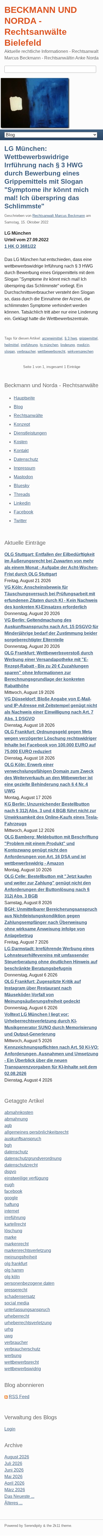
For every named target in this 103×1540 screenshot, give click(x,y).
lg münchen (49, 345)
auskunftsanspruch (22, 1138)
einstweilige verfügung (26, 1178)
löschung (13, 1230)
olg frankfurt (15, 1263)
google (11, 1198)
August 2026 (16, 1457)
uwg (8, 1336)
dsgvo (10, 1171)
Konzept (22, 424)
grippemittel (88, 338)
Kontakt (21, 450)
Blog (18, 406)
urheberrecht (16, 1316)
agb (8, 1125)
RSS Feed (19, 1396)
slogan (9, 351)
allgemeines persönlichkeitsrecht (36, 1132)
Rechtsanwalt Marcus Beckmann (58, 216)
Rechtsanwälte (28, 415)
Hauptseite (24, 398)
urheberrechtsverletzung (28, 1322)
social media (16, 1303)
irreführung (29, 345)
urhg (8, 1329)
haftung (11, 1204)
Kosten (20, 441)
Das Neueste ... (19, 1496)
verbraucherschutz (22, 1349)
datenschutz (16, 1152)
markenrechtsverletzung (27, 1250)
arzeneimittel (52, 338)
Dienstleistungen (30, 433)
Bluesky (21, 485)
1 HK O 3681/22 (20, 246)
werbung (12, 1355)
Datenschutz (26, 459)
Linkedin (22, 503)
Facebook (23, 512)
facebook (13, 1191)
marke (10, 1237)
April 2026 (14, 1483)
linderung (67, 345)
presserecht (15, 1290)
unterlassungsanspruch (27, 1309)
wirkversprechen (80, 351)
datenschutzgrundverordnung (33, 1158)
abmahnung (16, 1119)
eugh (9, 1184)
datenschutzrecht (21, 1165)
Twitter (20, 520)
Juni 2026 (14, 1470)
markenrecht (16, 1244)
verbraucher (26, 351)
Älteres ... (13, 1503)
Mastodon (23, 477)
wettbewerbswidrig (22, 1368)
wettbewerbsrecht (51, 351)
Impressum (24, 468)
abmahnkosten (18, 1112)
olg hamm (14, 1270)
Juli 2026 (13, 1463)
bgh (8, 1145)
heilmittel (11, 345)
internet (11, 1211)
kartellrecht (15, 1224)
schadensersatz (19, 1296)
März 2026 (14, 1489)
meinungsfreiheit (20, 1257)
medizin (83, 345)
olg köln (12, 1276)
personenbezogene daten (29, 1283)
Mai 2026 (13, 1476)
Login (9, 1429)
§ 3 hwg (71, 338)
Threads (22, 494)
